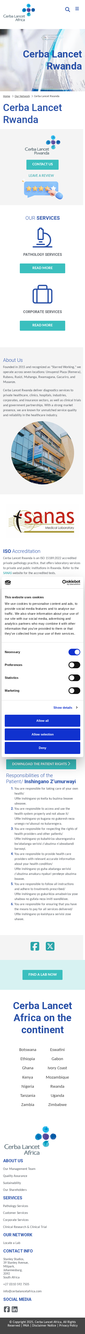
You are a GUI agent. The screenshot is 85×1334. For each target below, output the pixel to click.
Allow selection (43, 734)
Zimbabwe (57, 1105)
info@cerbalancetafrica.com (22, 1291)
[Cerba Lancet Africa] (18, 13)
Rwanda (57, 1086)
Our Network (22, 96)
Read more (42, 268)
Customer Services (15, 1213)
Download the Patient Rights (40, 764)
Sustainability (12, 1183)
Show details (62, 707)
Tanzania (27, 1096)
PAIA (26, 1325)
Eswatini (57, 1050)
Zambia (27, 1105)
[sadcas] (23, 573)
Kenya (27, 1077)
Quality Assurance (15, 1176)
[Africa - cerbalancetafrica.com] (30, 1139)
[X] (50, 947)
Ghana (27, 1068)
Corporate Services (15, 1220)
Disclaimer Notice (44, 1325)
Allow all (42, 720)
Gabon (57, 1059)
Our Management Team (19, 1169)
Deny (42, 748)
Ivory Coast (57, 1068)
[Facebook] (35, 947)
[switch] (74, 665)
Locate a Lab (11, 1243)
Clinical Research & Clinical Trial (25, 1227)
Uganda (57, 1096)
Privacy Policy (68, 1325)
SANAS (7, 573)
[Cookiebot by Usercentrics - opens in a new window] (62, 582)
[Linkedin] (14, 1309)
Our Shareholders (15, 1190)
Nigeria (27, 1086)
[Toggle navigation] (77, 9)
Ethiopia (27, 1059)
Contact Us (42, 164)
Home (6, 96)
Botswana (27, 1050)
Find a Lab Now (42, 975)
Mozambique (57, 1077)
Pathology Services (15, 1206)
